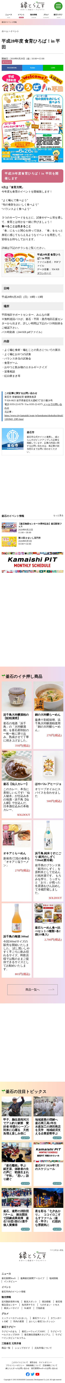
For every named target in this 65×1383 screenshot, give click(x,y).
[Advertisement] (33, 487)
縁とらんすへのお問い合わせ (17, 1368)
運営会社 (33, 1362)
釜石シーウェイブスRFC (34, 1331)
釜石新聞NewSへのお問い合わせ (44, 1368)
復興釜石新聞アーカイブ (32, 1278)
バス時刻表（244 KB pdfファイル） (23, 332)
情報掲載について (33, 1365)
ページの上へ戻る (56, 1250)
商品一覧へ (33, 989)
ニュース (6, 1274)
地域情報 (53, 1278)
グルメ (5, 1313)
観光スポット (30, 1301)
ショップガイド (22, 1348)
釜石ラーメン (39, 1318)
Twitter (32, 68)
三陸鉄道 (40, 1308)
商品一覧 (6, 1348)
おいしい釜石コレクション (42, 1321)
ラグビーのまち (9, 1331)
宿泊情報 (46, 1301)
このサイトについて (20, 1362)
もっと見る (58, 515)
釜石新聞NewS (9, 1278)
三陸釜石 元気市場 (11, 1343)
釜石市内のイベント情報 (14, 1291)
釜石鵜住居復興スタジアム (37, 1334)
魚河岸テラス (28, 1305)
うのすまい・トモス (49, 1305)
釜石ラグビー (9, 1327)
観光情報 (6, 1297)
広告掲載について (50, 1365)
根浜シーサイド (11, 1308)
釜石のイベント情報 (9, 22)
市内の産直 (18, 1321)
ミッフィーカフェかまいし (15, 1318)
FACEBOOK (12, 68)
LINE (53, 68)
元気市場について (43, 1348)
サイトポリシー (45, 1362)
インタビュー (10, 1281)
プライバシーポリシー (15, 1365)
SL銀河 (27, 1308)
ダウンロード (44, 273)
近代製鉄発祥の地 (10, 1301)
